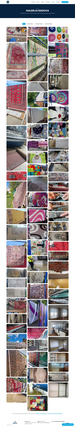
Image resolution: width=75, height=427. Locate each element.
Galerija (53, 2)
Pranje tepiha (30, 23)
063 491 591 (66, 2)
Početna (33, 2)
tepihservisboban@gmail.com (45, 422)
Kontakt (58, 2)
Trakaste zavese (48, 23)
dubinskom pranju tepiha (41, 413)
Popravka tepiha (39, 23)
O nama (42, 2)
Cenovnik (48, 2)
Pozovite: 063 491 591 (68, 424)
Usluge (38, 2)
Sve (24, 23)
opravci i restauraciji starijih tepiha (55, 413)
